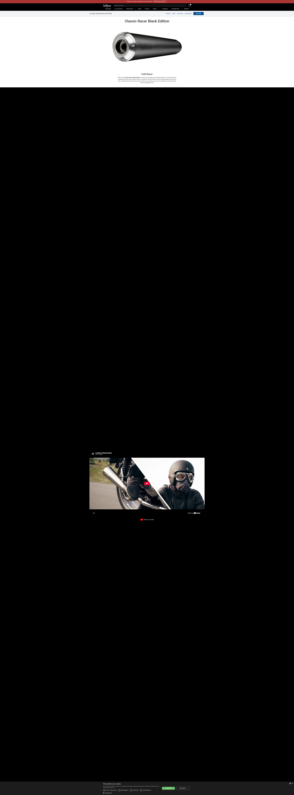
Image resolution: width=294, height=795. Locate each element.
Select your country (159, 1)
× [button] (292, 783)
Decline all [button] (183, 788)
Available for (188, 13)
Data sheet (180, 13)
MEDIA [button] (155, 9)
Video (173, 13)
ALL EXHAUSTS (118, 9)
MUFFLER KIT (129, 9)
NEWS (139, 9)
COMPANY (165, 9)
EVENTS (147, 9)
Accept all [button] (168, 788)
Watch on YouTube (149, 519)
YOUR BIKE (108, 9)
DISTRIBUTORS (175, 9)
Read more (111, 787)
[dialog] (147, 788)
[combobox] (290, 783)
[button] (131, 793)
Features (168, 13)
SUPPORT (186, 9)
